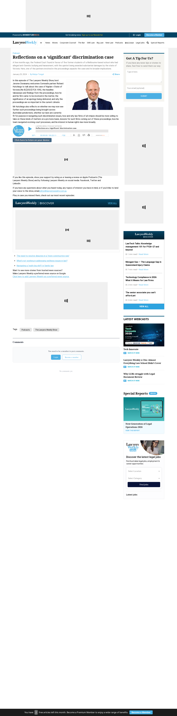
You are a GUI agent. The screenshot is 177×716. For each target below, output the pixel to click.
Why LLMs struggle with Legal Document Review (139, 375)
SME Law (91, 42)
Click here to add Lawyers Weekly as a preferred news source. (41, 276)
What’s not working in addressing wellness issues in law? (42, 261)
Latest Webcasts (136, 319)
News (47, 42)
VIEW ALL (112, 203)
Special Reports (157, 42)
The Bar (81, 42)
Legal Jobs (140, 42)
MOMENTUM (31, 35)
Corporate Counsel (68, 42)
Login (138, 35)
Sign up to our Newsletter (92, 35)
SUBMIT (144, 96)
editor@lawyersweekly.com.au (53, 191)
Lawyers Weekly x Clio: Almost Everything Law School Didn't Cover (142, 362)
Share (117, 74)
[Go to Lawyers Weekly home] (25, 43)
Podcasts (119, 42)
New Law (109, 42)
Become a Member (154, 35)
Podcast (16, 53)
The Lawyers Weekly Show (46, 330)
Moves (55, 42)
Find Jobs (144, 484)
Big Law (100, 42)
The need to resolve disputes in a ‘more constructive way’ (43, 256)
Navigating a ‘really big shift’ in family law (35, 265)
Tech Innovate (130, 349)
